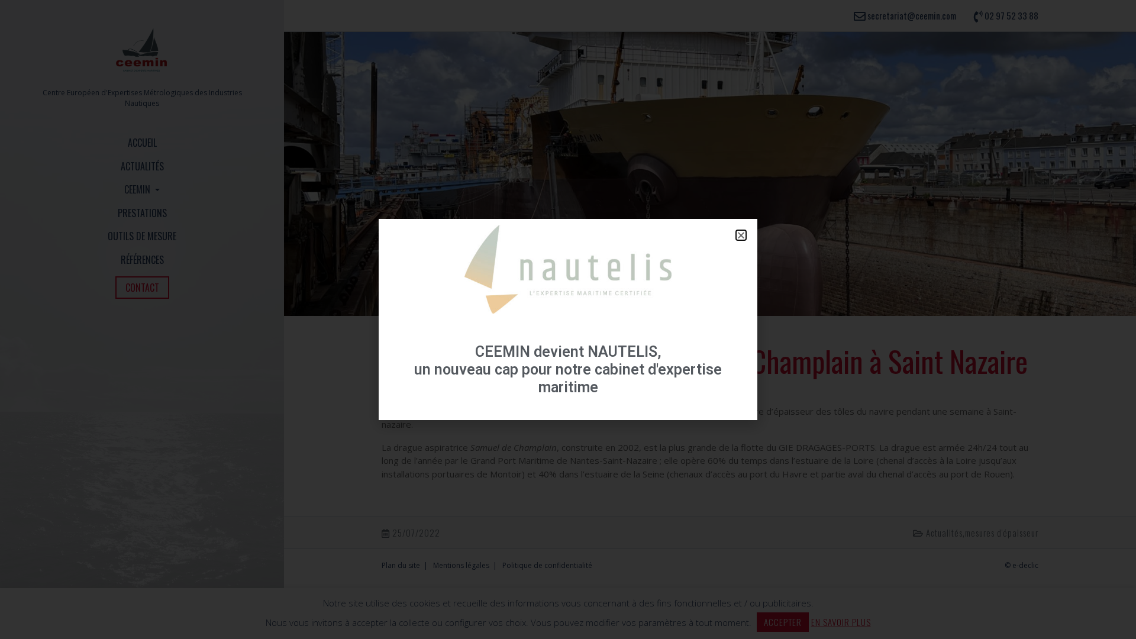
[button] (741, 235)
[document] (568, 319)
